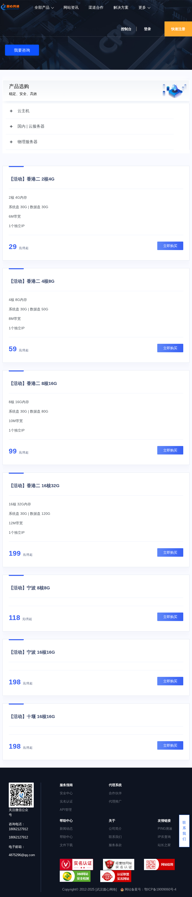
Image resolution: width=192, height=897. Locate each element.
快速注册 (178, 29)
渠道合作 (96, 7)
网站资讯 (71, 7)
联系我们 (115, 837)
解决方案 (121, 7)
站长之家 (164, 845)
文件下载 (66, 845)
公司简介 (115, 828)
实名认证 (66, 801)
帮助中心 (66, 837)
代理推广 (115, 801)
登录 (147, 29)
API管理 (66, 809)
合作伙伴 (115, 793)
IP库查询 (164, 837)
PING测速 (165, 828)
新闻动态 (66, 828)
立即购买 (170, 246)
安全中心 (66, 793)
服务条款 (115, 845)
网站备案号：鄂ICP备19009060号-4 (150, 889)
